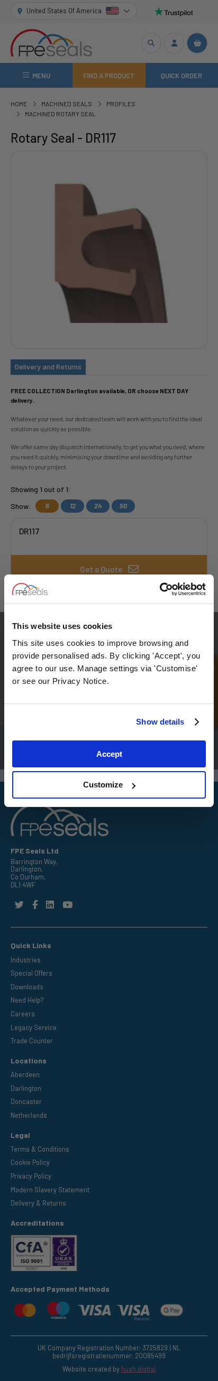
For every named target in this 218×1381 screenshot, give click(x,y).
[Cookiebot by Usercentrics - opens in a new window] (159, 589)
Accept (109, 753)
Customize (103, 784)
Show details (160, 721)
